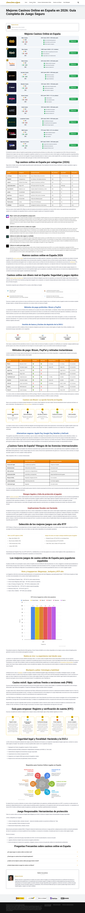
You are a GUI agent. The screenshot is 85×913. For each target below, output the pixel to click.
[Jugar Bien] (31, 898)
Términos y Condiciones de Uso (67, 904)
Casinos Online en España (20, 904)
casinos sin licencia (14, 496)
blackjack (20, 672)
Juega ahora (73, 41)
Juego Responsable (47, 904)
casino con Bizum (28, 404)
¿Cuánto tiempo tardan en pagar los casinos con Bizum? (20, 865)
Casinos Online (32, 2)
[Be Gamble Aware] (42, 898)
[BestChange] (65, 898)
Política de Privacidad (56, 904)
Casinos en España (47, 905)
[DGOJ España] (20, 898)
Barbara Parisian (14, 24)
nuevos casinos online (18, 258)
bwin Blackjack (66, 2)
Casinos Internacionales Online (44, 2)
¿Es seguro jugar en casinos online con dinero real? (19, 852)
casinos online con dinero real (16, 278)
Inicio (26, 2)
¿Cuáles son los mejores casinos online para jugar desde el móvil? (23, 860)
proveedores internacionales (67, 662)
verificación (72, 262)
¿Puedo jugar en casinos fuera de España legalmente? (20, 856)
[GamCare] (54, 898)
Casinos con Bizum (57, 2)
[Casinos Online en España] (13, 2)
